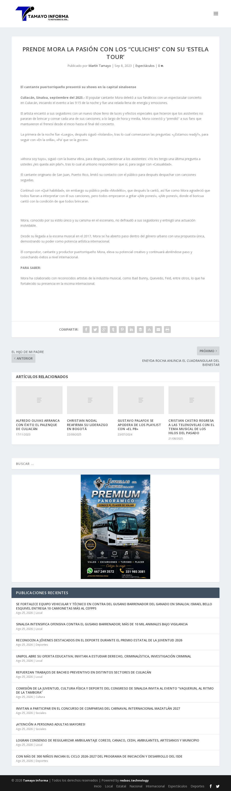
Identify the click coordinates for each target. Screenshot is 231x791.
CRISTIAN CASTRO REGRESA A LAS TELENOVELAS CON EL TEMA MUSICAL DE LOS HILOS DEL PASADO (191, 426)
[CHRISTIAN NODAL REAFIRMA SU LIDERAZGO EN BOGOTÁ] (90, 400)
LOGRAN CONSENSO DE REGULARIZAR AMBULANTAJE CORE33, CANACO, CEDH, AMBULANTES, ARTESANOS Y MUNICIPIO (107, 740)
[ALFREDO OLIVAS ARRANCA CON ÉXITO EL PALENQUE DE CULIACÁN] (39, 400)
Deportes (42, 645)
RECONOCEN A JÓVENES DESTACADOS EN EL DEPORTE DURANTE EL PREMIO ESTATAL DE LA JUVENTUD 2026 (99, 640)
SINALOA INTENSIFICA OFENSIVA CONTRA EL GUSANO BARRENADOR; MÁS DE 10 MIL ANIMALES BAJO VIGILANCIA (102, 624)
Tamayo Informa (35, 780)
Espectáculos (145, 66)
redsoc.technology (134, 780)
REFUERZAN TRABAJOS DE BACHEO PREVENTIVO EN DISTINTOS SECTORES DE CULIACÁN (83, 672)
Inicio (98, 786)
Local (39, 613)
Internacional (155, 786)
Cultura (40, 697)
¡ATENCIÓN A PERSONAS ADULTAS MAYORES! (50, 724)
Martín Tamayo (99, 66)
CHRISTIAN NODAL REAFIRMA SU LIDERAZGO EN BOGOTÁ (87, 424)
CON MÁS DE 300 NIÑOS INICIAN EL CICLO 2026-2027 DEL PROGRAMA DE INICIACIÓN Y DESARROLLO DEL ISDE (99, 756)
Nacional (135, 786)
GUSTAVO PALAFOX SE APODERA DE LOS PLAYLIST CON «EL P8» (139, 424)
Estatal (121, 786)
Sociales (41, 713)
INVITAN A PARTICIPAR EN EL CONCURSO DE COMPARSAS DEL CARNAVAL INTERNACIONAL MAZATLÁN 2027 (98, 708)
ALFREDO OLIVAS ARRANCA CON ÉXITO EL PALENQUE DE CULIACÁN (38, 424)
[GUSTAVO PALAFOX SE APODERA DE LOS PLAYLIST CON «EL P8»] (141, 400)
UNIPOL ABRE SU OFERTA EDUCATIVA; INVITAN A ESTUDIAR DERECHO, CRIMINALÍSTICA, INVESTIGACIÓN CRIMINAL (103, 656)
